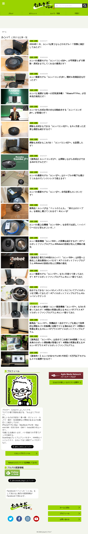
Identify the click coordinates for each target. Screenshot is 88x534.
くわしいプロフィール (22, 453)
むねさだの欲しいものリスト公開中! (66, 382)
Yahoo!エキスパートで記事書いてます (22, 463)
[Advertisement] (44, 22)
